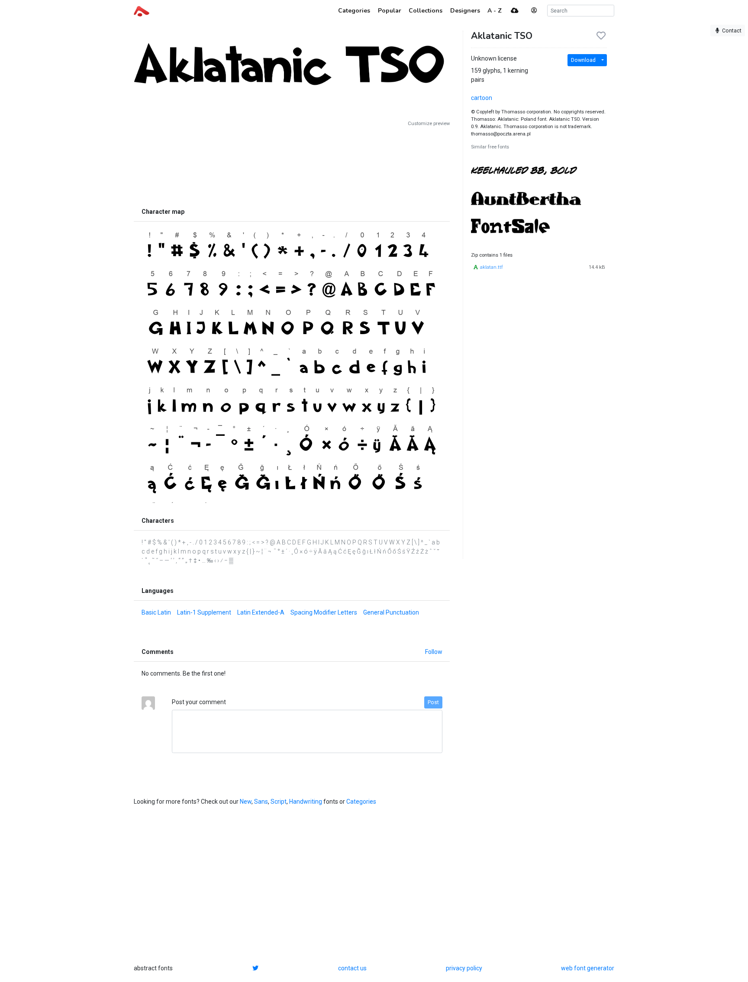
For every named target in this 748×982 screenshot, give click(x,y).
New (245, 801)
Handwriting (305, 801)
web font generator (587, 968)
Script (279, 801)
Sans (261, 801)
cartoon (481, 97)
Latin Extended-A (260, 612)
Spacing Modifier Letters (323, 612)
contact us (352, 968)
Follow (433, 651)
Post (433, 702)
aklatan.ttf (491, 267)
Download (583, 60)
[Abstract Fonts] (141, 10)
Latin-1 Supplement (204, 612)
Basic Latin (156, 612)
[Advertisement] (292, 165)
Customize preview (429, 123)
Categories (361, 801)
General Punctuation (391, 612)
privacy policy (464, 968)
